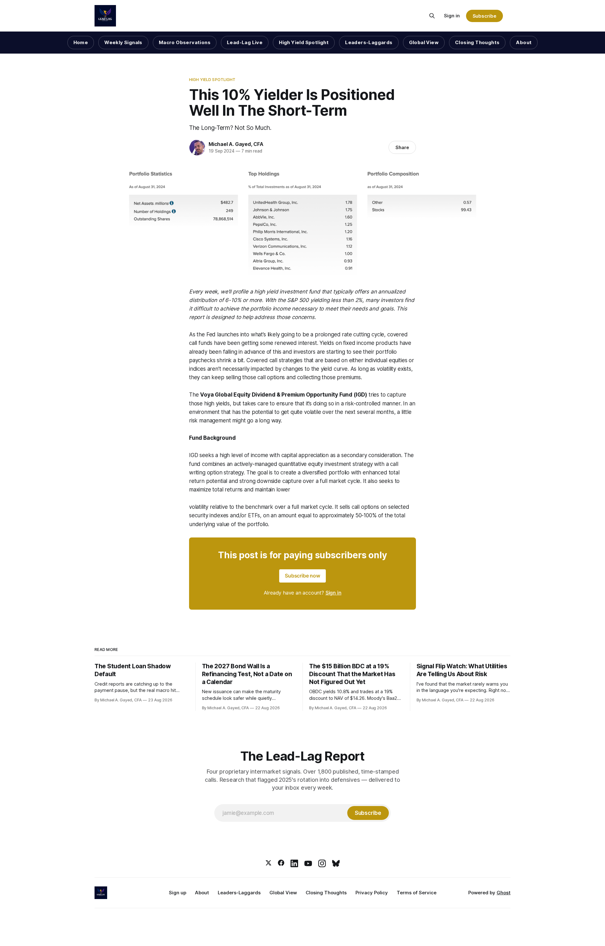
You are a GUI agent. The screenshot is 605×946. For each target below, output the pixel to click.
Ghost (503, 893)
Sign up (177, 893)
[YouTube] (308, 863)
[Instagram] (322, 863)
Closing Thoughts (477, 42)
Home (80, 42)
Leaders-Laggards (368, 42)
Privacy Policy (371, 893)
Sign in (452, 16)
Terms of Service (416, 893)
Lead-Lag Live (244, 42)
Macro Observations (184, 42)
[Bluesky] (336, 863)
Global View (424, 42)
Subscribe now (302, 575)
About (524, 42)
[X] (268, 863)
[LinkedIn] (294, 863)
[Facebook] (281, 863)
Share (402, 147)
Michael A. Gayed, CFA (236, 144)
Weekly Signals (123, 42)
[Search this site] (432, 16)
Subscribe (484, 16)
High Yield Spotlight (304, 42)
